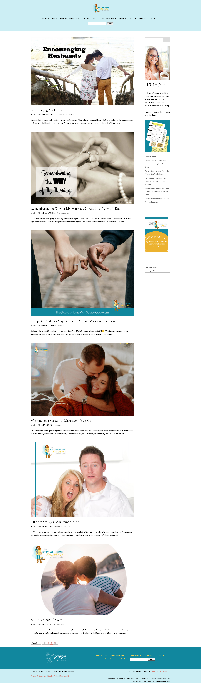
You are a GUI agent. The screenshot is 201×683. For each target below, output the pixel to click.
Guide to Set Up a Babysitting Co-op (55, 522)
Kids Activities (90, 19)
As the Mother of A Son (46, 619)
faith (56, 114)
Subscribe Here (136, 19)
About (44, 19)
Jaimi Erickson (38, 114)
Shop (121, 19)
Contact (153, 19)
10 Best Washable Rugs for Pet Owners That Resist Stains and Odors (157, 191)
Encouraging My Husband (48, 110)
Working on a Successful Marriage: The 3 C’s (61, 420)
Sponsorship (65, 676)
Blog (54, 19)
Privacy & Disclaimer (39, 676)
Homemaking (108, 19)
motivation (70, 114)
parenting (64, 624)
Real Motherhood (68, 19)
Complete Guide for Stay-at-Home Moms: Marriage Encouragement (77, 321)
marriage (62, 114)
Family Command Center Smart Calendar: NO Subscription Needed (156, 181)
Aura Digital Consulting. (161, 671)
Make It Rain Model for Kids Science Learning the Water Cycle (155, 164)
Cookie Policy (53, 676)
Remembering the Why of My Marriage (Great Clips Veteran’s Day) (76, 208)
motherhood (65, 526)
